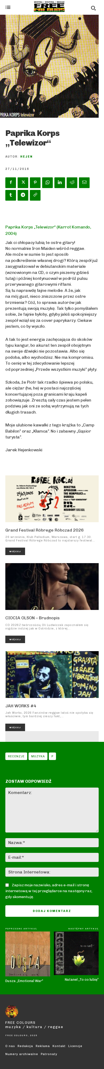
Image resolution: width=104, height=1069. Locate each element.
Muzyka (38, 756)
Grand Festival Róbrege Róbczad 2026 (44, 530)
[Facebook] (10, 182)
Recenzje (16, 756)
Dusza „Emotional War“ (24, 981)
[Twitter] (23, 182)
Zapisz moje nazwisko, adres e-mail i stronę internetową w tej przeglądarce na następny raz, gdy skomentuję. (48, 891)
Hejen (26, 156)
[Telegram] (23, 195)
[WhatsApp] (47, 182)
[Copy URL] (35, 195)
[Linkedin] (59, 182)
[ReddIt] (72, 182)
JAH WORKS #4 (20, 705)
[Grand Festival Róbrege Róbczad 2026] (52, 498)
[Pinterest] (35, 182)
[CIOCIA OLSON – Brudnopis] (52, 586)
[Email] (84, 182)
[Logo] (49, 6)
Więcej (15, 551)
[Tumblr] (10, 195)
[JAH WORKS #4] (52, 674)
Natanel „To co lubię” (82, 980)
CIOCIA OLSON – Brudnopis (32, 617)
